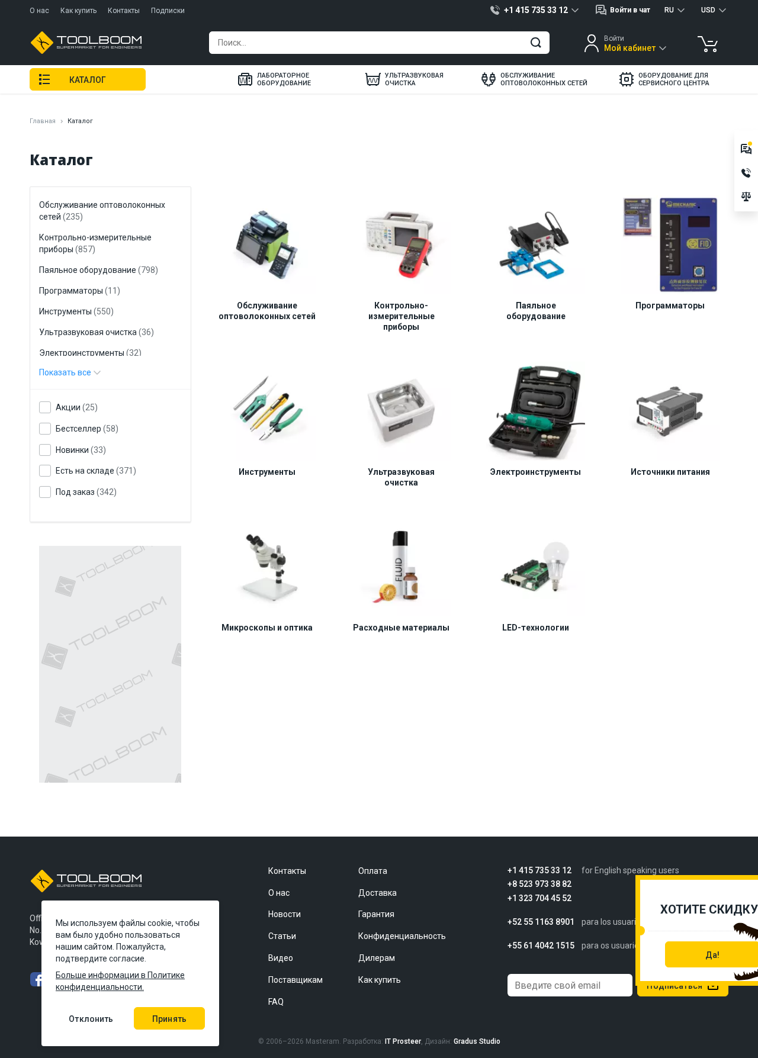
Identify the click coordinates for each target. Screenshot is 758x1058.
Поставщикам (295, 980)
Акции (77, 408)
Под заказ (86, 492)
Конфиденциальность (402, 936)
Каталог (87, 80)
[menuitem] (274, 79)
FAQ (276, 1001)
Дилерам (376, 958)
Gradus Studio (477, 1041)
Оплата (372, 871)
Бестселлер (87, 428)
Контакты (124, 11)
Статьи (282, 936)
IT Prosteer (403, 1041)
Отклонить (91, 1019)
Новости (284, 914)
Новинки (81, 450)
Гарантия (376, 914)
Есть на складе (96, 471)
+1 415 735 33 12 (539, 870)
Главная (43, 121)
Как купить (78, 11)
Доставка (377, 893)
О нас (39, 11)
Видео (280, 958)
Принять (169, 1019)
